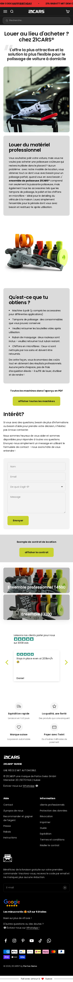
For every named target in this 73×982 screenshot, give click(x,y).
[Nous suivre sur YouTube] (31, 940)
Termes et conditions (52, 839)
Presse (7, 826)
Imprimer (45, 822)
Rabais (7, 831)
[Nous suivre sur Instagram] (14, 940)
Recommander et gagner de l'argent (18, 818)
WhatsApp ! (32, 927)
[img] (38, 639)
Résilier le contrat (49, 845)
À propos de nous (13, 810)
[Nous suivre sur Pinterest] (23, 940)
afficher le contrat (36, 552)
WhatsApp (29, 786)
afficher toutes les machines (36, 401)
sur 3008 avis (21, 643)
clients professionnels (52, 804)
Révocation (46, 816)
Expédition (45, 833)
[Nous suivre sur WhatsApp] (49, 940)
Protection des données (53, 810)
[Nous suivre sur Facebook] (5, 940)
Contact (8, 804)
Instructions (10, 837)
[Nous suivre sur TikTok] (40, 940)
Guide (43, 828)
